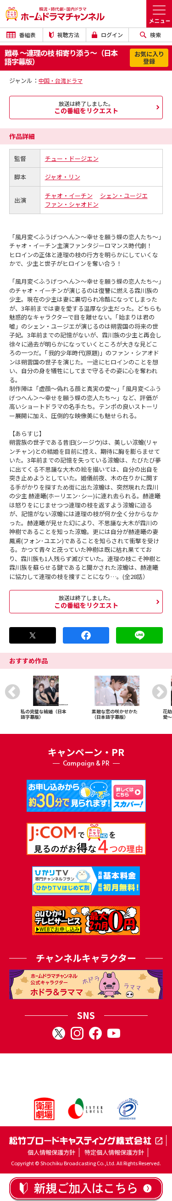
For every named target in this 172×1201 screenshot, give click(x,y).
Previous (12, 692)
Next (159, 692)
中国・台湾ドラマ (61, 80)
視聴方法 (67, 35)
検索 (155, 35)
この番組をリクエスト (86, 107)
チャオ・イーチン (69, 195)
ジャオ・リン (62, 176)
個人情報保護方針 (51, 1152)
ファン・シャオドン (72, 204)
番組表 (27, 35)
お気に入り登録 (149, 58)
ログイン (111, 35)
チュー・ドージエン (72, 158)
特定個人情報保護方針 (114, 1152)
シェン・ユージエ (124, 195)
